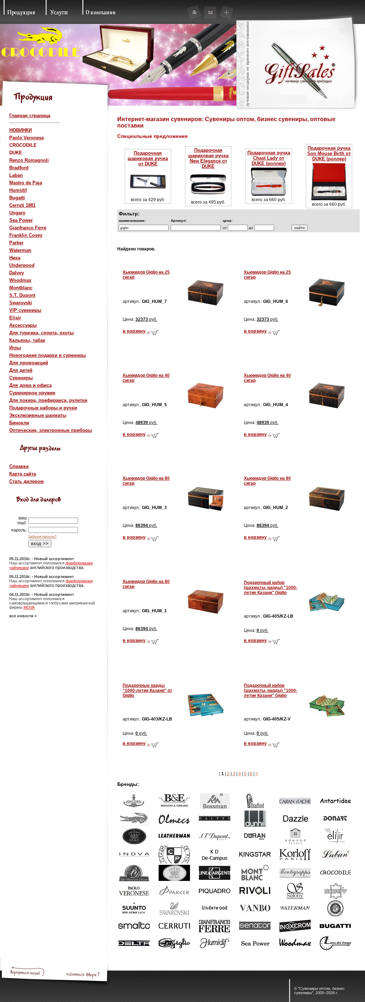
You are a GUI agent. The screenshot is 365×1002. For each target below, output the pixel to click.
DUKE (15, 152)
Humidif (18, 190)
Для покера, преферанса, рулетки (48, 400)
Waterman (20, 250)
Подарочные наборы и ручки (43, 407)
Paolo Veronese (26, 137)
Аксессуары (23, 325)
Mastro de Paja (25, 182)
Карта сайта (22, 474)
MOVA (29, 607)
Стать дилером (26, 481)
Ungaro (17, 212)
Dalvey (16, 272)
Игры (15, 347)
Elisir (15, 317)
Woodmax (20, 280)
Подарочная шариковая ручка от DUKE (148, 158)
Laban (16, 175)
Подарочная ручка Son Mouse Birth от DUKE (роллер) (329, 153)
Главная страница (29, 115)
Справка (19, 466)
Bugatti (17, 197)
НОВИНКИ (20, 130)
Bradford (19, 167)
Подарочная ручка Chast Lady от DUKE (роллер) (268, 158)
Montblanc (20, 287)
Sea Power (21, 220)
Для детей (20, 370)
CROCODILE (23, 145)
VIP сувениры (25, 310)
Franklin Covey (25, 235)
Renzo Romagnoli (29, 160)
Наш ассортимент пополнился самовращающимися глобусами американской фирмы (52, 603)
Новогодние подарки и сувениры (47, 355)
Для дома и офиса (30, 385)
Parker (16, 242)
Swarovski (20, 302)
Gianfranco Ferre (27, 227)
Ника (14, 257)
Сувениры (21, 377)
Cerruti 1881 (22, 205)
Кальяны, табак (27, 340)
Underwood (22, 265)
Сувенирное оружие (32, 392)
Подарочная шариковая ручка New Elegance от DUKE (208, 158)
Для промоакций (28, 362)
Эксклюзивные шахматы (37, 415)
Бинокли (19, 422)
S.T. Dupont (22, 295)
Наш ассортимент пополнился (37, 563)
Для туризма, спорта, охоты (41, 332)
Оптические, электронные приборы (50, 430)
